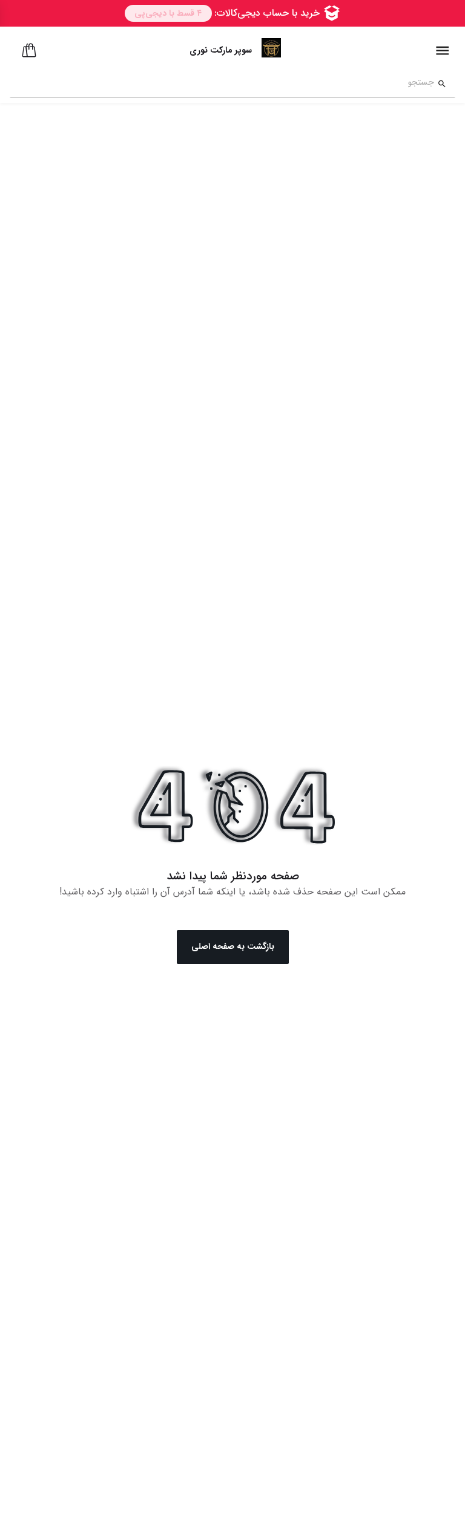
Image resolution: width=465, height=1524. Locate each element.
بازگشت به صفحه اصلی (232, 946)
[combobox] (222, 84)
